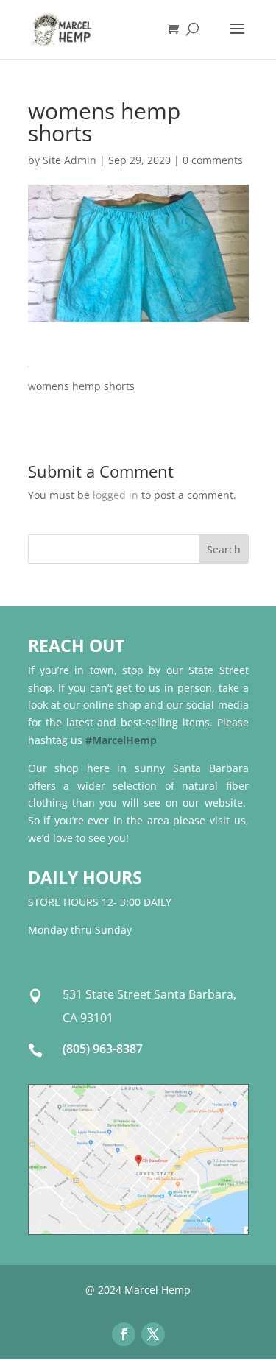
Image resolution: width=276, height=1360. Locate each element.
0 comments (213, 160)
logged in (115, 495)
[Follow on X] (153, 1334)
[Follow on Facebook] (123, 1334)
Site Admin (69, 160)
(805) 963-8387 (103, 1049)
